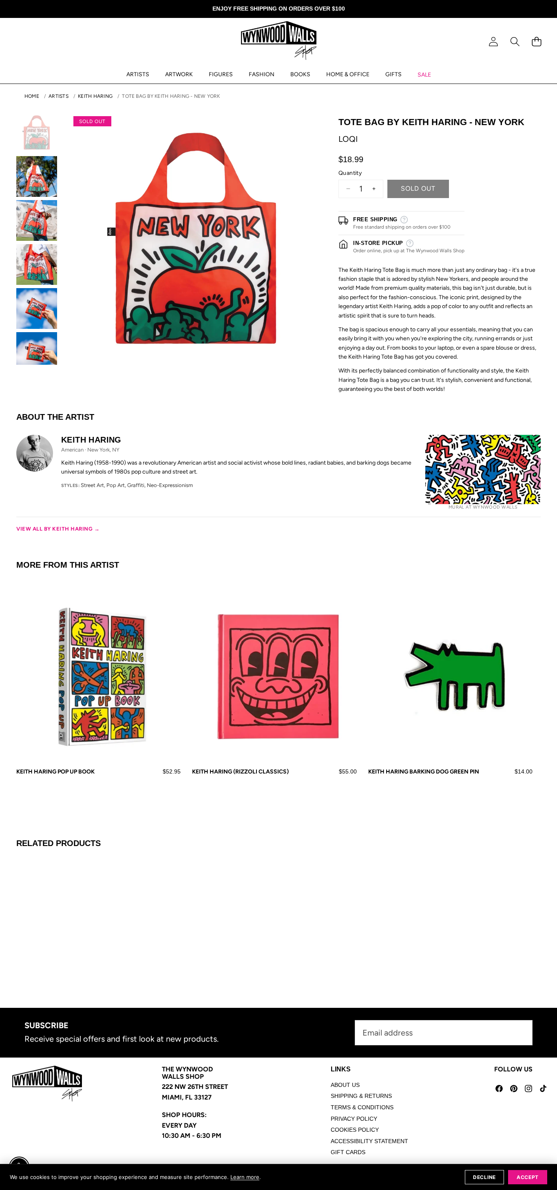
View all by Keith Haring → (58, 529)
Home (31, 96)
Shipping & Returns (361, 1096)
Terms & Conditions (362, 1107)
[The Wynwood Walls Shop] (279, 42)
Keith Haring (95, 96)
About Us (345, 1085)
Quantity (350, 173)
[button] (515, 42)
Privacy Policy (354, 1118)
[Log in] (493, 42)
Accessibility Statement (369, 1141)
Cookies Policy (355, 1129)
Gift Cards (348, 1152)
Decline (484, 1177)
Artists (59, 96)
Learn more (244, 1177)
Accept (528, 1177)
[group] (36, 132)
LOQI (348, 139)
